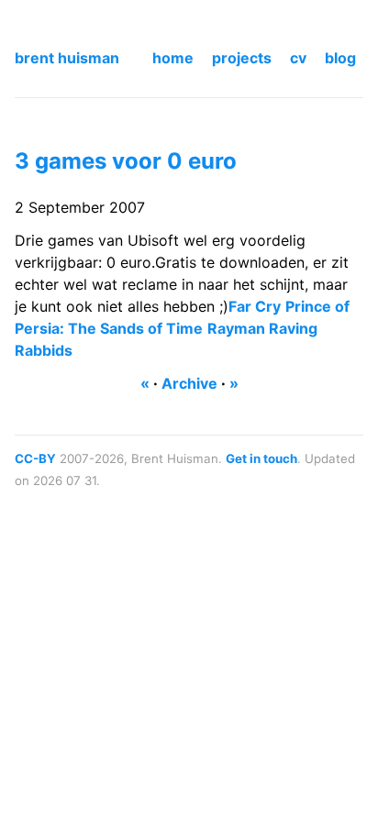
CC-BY (35, 458)
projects (242, 58)
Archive (189, 383)
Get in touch (261, 458)
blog (340, 58)
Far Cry (254, 306)
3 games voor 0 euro (126, 161)
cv (298, 58)
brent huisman (67, 58)
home (173, 58)
